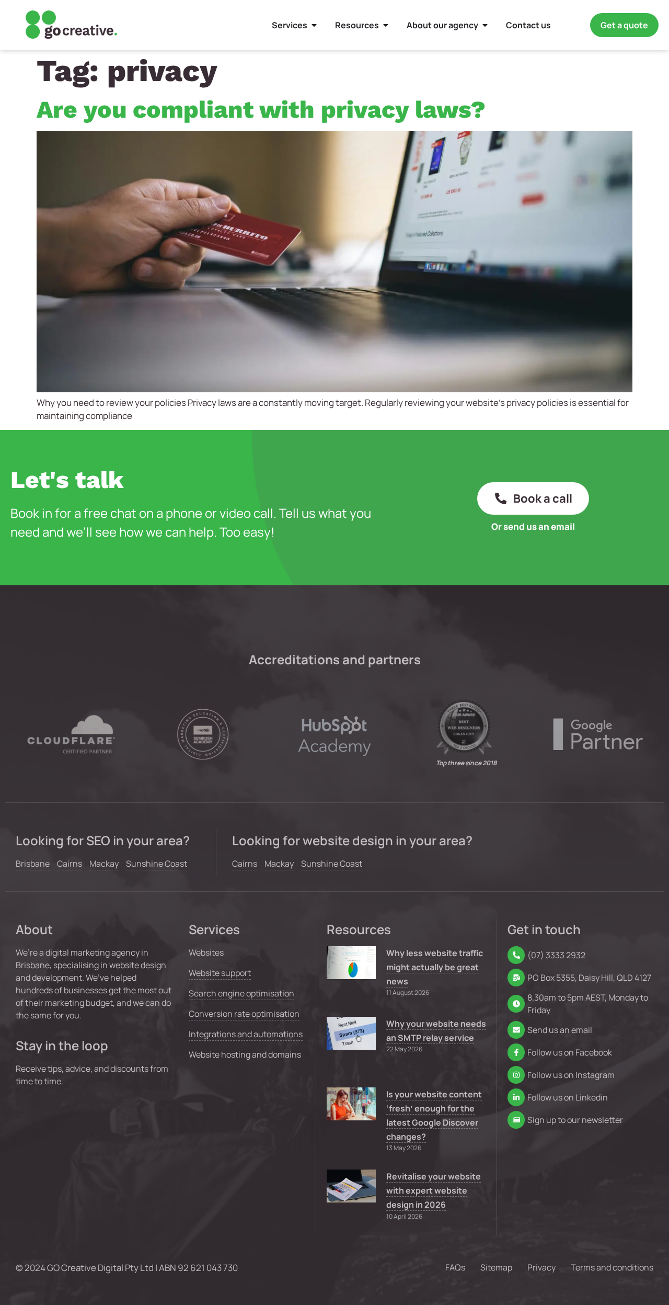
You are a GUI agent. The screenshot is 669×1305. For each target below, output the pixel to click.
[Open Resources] (386, 25)
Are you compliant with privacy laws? (261, 109)
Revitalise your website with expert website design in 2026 (433, 1190)
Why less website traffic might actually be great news (434, 967)
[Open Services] (314, 25)
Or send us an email (533, 526)
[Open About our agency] (485, 25)
